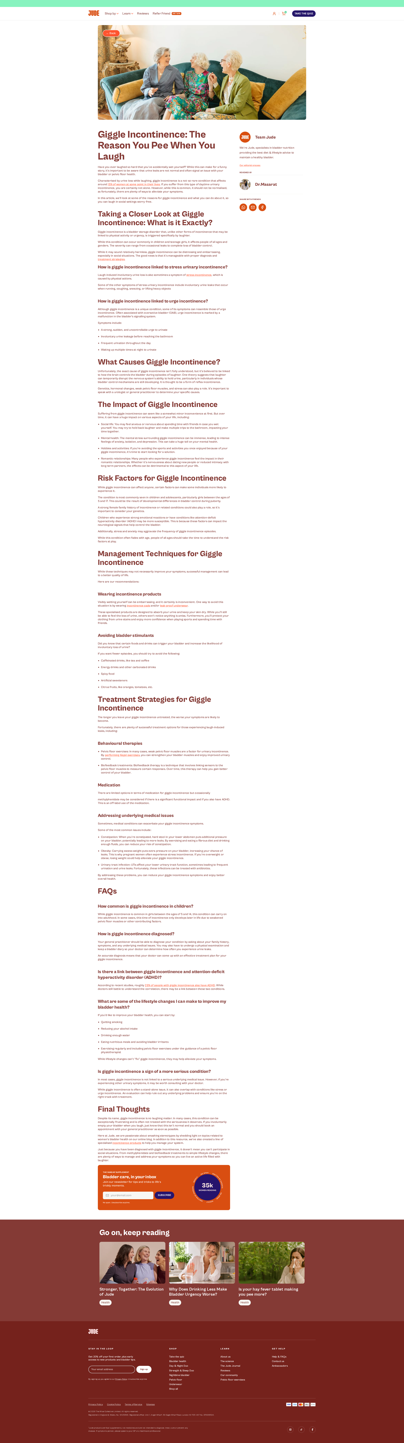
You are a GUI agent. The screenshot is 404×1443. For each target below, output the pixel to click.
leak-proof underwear (174, 605)
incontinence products (126, 1143)
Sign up (144, 1369)
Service (138, 1404)
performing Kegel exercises (122, 755)
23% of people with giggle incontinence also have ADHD (180, 985)
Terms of (129, 1404)
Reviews (143, 13)
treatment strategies (111, 259)
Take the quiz (303, 13)
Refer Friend (161, 13)
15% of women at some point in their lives (134, 184)
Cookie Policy (114, 1404)
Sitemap (150, 1404)
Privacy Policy (121, 1379)
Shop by (110, 13)
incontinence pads (138, 605)
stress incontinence (199, 275)
